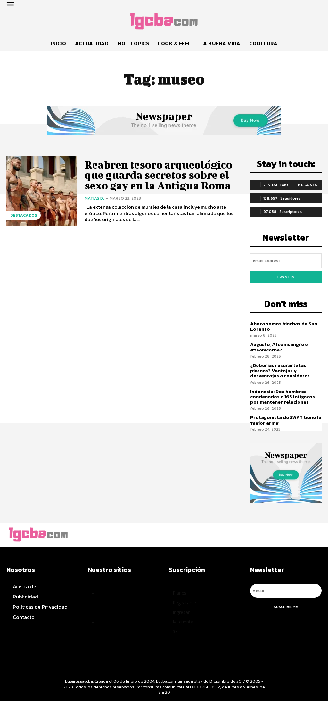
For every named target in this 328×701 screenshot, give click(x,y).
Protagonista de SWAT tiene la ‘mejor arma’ (285, 420)
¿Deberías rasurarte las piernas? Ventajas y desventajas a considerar (280, 370)
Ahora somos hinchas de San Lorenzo (283, 326)
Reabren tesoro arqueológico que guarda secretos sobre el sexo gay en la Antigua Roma (158, 175)
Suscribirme (286, 607)
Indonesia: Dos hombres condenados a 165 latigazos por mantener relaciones (282, 397)
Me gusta (307, 184)
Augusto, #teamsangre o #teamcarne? (279, 347)
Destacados (23, 215)
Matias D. (94, 198)
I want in (285, 277)
